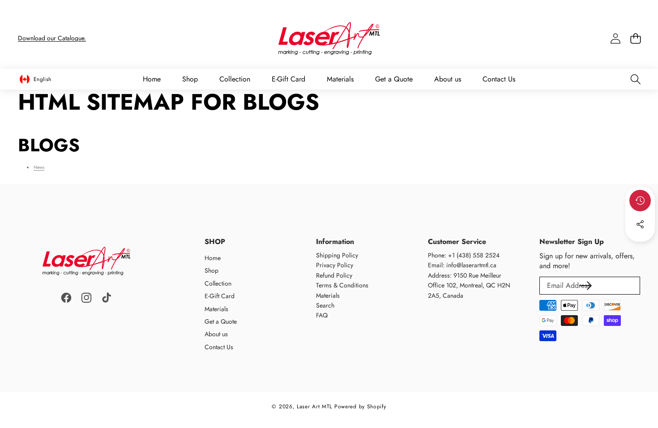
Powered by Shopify (360, 406)
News (39, 167)
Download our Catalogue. (52, 38)
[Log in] (615, 39)
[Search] (635, 79)
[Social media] (640, 224)
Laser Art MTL (314, 406)
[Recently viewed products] (640, 200)
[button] (635, 39)
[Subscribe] (585, 286)
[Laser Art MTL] (329, 38)
